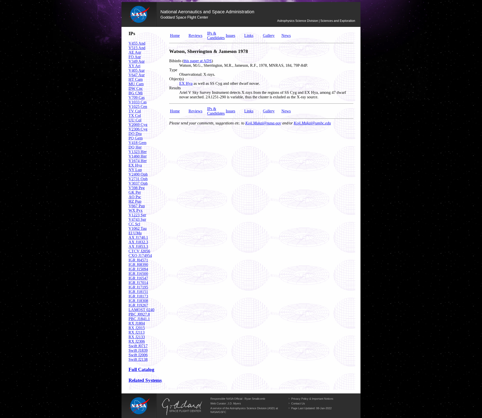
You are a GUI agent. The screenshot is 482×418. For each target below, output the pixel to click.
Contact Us (298, 403)
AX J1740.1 (138, 237)
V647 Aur (137, 75)
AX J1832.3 (138, 242)
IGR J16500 (138, 273)
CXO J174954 (140, 255)
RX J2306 (137, 341)
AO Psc (135, 197)
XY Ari (134, 66)
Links (248, 35)
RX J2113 (137, 332)
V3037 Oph (138, 183)
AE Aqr (135, 52)
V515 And (137, 48)
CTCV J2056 (139, 251)
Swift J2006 (138, 355)
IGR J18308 (138, 301)
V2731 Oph (138, 179)
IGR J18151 (138, 292)
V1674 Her (138, 161)
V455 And (137, 43)
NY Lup (135, 170)
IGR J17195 (138, 287)
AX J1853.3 (138, 246)
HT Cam (136, 79)
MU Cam (136, 84)
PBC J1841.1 (139, 319)
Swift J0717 (138, 346)
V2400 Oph (138, 174)
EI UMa (135, 233)
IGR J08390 (138, 264)
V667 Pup (137, 206)
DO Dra (135, 133)
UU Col (135, 120)
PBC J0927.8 (139, 314)
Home (175, 35)
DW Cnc (136, 88)
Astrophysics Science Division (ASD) (252, 408)
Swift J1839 (138, 350)
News (286, 35)
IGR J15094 (138, 269)
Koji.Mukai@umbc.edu (312, 123)
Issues (230, 35)
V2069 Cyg (138, 124)
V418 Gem (137, 143)
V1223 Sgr (137, 215)
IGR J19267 (138, 305)
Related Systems (145, 380)
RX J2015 (137, 328)
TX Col (135, 115)
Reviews (195, 35)
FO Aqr (135, 57)
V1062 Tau (138, 228)
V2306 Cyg (138, 129)
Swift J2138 (138, 359)
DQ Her (135, 147)
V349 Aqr (137, 61)
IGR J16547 (138, 278)
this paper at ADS (198, 61)
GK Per (135, 192)
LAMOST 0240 (141, 310)
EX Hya (135, 165)
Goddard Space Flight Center (184, 17)
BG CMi (136, 93)
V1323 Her (138, 152)
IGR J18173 (138, 296)
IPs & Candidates (216, 35)
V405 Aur (137, 70)
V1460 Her (138, 156)
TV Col (135, 111)
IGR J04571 (138, 260)
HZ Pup (135, 201)
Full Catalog (141, 369)
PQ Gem (136, 138)
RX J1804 (137, 323)
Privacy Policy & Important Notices (312, 398)
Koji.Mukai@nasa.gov (263, 123)
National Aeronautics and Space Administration (207, 11)
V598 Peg (137, 188)
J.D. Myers (234, 403)
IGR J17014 (138, 283)
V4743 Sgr (137, 219)
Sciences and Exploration (337, 21)
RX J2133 (137, 337)
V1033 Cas (138, 102)
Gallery (269, 35)
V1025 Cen (138, 106)
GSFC (222, 411)
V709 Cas (137, 97)
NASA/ (214, 411)
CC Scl (134, 224)
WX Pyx (136, 210)
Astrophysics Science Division (297, 21)
